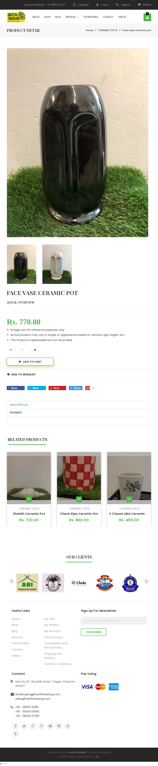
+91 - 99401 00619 (27, 711)
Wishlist (147, 4)
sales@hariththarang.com (32, 699)
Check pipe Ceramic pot (79, 514)
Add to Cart (32, 362)
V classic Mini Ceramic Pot (130, 514)
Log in (104, 4)
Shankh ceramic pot (29, 514)
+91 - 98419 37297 (27, 716)
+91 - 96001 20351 (26, 707)
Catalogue (83, 4)
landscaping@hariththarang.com (37, 694)
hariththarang (78, 752)
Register (125, 4)
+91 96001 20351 (55, 4)
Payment (16, 412)
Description (19, 405)
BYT (97, 756)
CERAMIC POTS (108, 30)
